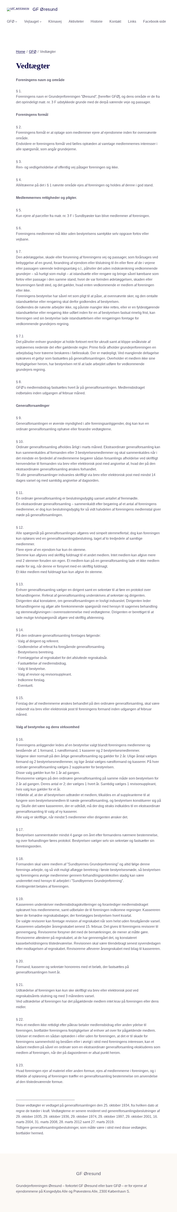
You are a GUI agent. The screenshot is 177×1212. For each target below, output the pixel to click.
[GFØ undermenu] (16, 21)
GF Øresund (45, 9)
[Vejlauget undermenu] (41, 21)
